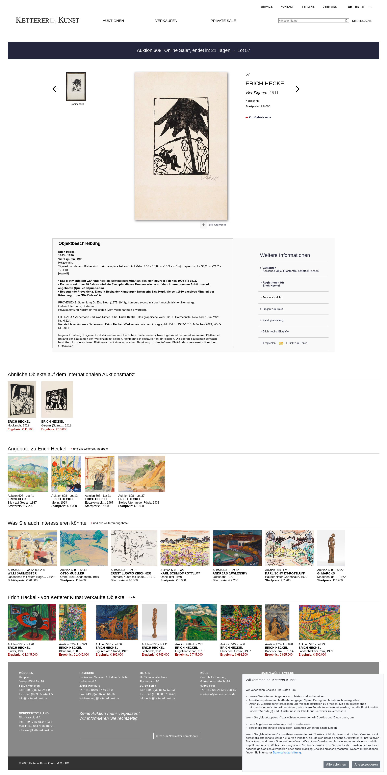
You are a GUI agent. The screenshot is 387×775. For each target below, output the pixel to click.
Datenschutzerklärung (287, 752)
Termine (308, 6)
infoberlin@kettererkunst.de (157, 698)
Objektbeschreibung (79, 243)
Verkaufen (166, 21)
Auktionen (113, 21)
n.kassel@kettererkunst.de (36, 730)
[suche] (347, 20)
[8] (296, 89)
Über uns (329, 6)
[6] (55, 89)
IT (363, 6)
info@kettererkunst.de (33, 698)
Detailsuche (361, 20)
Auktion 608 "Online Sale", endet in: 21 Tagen (184, 50)
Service (266, 6)
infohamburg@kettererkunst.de (99, 698)
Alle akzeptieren (366, 764)
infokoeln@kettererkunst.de (217, 694)
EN (357, 6)
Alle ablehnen (336, 764)
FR (369, 6)
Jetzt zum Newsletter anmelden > (177, 736)
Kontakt (287, 6)
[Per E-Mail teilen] (279, 343)
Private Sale (223, 21)
